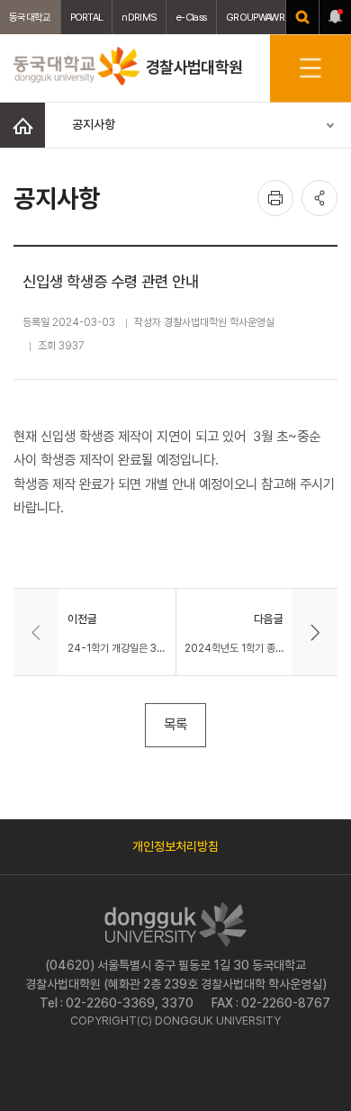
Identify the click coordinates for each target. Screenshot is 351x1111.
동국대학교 (30, 17)
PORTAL (87, 17)
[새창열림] (302, 17)
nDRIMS (139, 17)
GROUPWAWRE (257, 17)
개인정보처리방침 (175, 846)
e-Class (191, 17)
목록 (175, 724)
